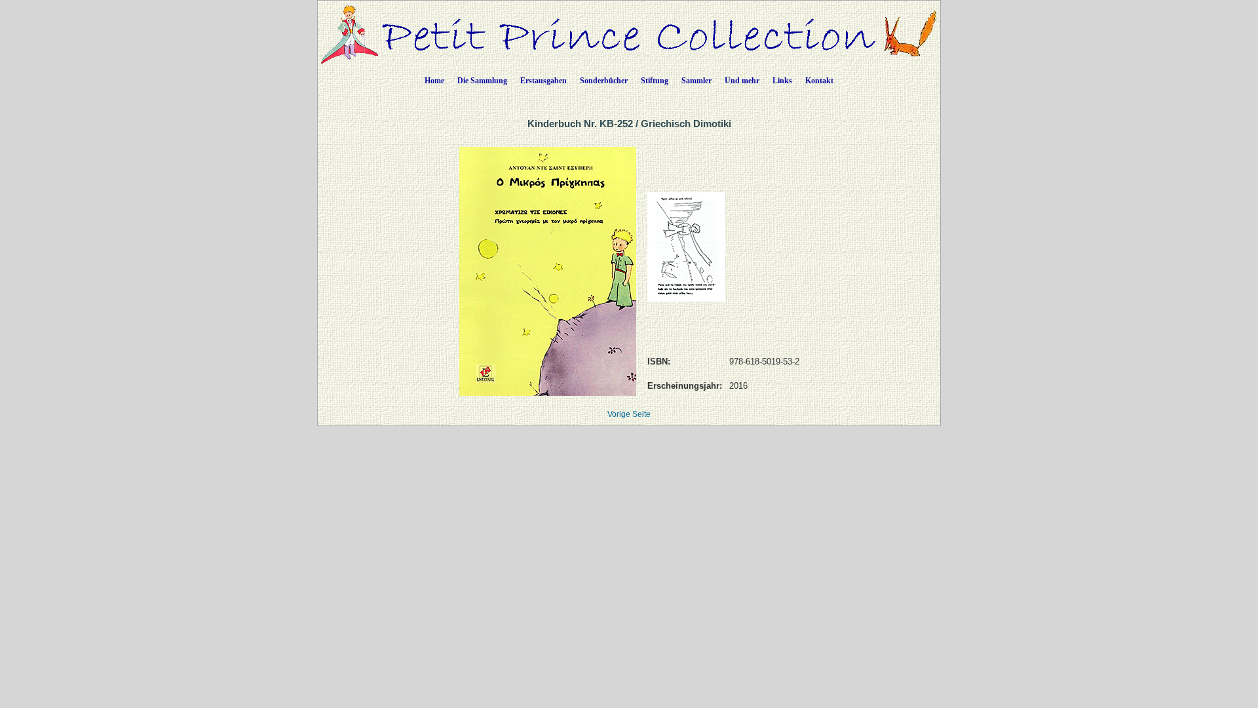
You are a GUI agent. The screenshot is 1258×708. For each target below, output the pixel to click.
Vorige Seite (629, 414)
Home (434, 80)
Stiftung (654, 80)
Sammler (696, 80)
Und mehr (742, 80)
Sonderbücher (604, 80)
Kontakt (819, 80)
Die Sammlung (482, 80)
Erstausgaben (543, 80)
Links (782, 80)
